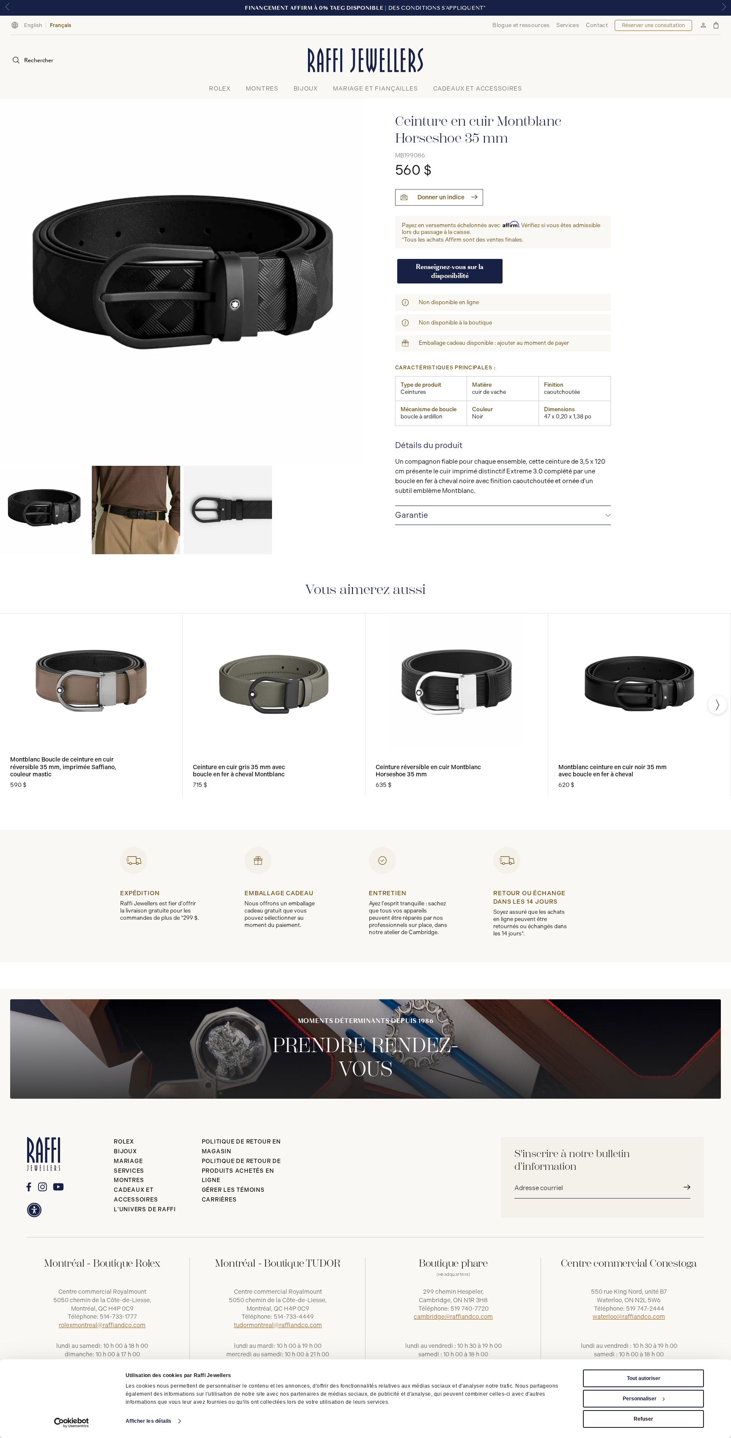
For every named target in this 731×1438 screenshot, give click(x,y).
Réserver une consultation (653, 25)
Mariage (128, 1161)
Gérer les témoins (233, 1190)
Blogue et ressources (521, 25)
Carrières (219, 1199)
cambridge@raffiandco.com (453, 1316)
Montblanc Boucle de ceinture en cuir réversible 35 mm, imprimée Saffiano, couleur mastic (63, 767)
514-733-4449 (294, 1316)
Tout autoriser (643, 1378)
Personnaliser (640, 1399)
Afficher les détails (149, 1421)
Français (60, 25)
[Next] (717, 705)
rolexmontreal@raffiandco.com (102, 1325)
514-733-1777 (118, 1316)
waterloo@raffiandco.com (629, 1316)
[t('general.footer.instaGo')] (42, 1186)
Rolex (124, 1141)
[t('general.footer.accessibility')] (34, 1210)
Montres (129, 1180)
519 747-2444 (645, 1308)
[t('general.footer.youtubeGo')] (58, 1187)
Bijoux (125, 1151)
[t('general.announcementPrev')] (7, 8)
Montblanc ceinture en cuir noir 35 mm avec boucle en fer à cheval (612, 771)
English (33, 25)
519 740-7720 (470, 1308)
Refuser (643, 1419)
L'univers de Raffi (145, 1209)
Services (567, 25)
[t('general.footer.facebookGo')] (28, 1186)
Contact (597, 25)
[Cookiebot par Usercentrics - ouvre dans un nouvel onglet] (72, 1423)
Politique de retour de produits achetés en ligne (241, 1171)
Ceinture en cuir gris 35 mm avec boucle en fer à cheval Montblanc (239, 771)
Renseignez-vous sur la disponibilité (450, 271)
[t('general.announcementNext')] (724, 8)
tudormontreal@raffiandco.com (278, 1325)
